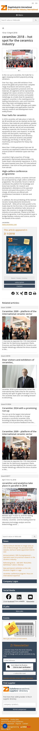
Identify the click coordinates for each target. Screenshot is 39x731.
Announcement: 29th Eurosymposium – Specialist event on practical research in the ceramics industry (19, 557)
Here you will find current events (15, 639)
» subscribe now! (19, 673)
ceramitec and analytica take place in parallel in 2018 (17, 484)
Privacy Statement (7, 724)
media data (15, 719)
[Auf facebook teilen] (13, 294)
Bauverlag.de (6, 729)
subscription (19, 282)
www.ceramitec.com (9, 224)
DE (33, 3)
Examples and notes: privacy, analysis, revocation (18, 678)
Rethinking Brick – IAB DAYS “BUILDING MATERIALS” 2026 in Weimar (17, 564)
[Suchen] (35, 20)
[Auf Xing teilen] (22, 294)
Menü (20, 15)
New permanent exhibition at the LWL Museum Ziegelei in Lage (17, 569)
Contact (25, 724)
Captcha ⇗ (27, 669)
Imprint (18, 724)
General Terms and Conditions (12, 721)
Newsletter (5, 719)
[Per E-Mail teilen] (30, 293)
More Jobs (19, 611)
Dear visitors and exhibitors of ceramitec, (18, 361)
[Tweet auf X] (17, 294)
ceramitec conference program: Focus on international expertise (18, 575)
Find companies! (20, 709)
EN (36, 3)
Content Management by (10, 727)
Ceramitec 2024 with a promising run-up (19, 409)
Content (19, 286)
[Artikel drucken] (34, 293)
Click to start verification (22, 667)
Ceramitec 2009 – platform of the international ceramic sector (19, 312)
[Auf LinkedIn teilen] (26, 294)
